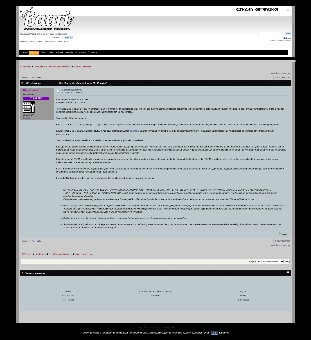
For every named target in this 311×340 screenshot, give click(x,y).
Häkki (68, 291)
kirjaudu (51, 34)
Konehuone (30, 90)
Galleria (26, 118)
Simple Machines (168, 327)
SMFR (243, 295)
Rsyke (243, 291)
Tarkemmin (224, 333)
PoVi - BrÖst (68, 300)
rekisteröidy (62, 34)
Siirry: (251, 262)
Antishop (155, 295)
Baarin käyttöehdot (72, 90)
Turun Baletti (242, 300)
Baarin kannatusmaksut (280, 40)
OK (214, 333)
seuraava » (285, 73)
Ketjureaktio (68, 295)
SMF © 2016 (155, 327)
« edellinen (275, 73)
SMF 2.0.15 (143, 327)
